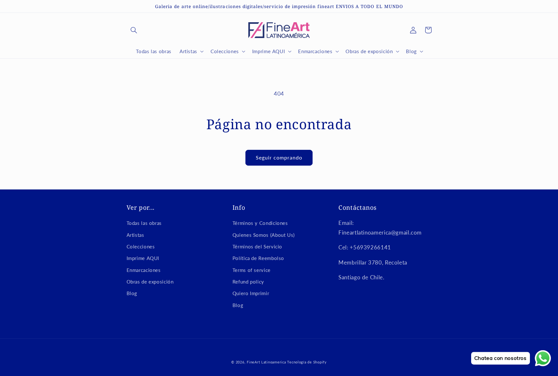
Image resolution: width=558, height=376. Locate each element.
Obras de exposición (150, 281)
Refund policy (248, 281)
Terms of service (251, 270)
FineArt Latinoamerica (266, 362)
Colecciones (141, 246)
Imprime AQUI (143, 258)
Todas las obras (144, 223)
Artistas (135, 235)
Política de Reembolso (258, 258)
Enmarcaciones (144, 270)
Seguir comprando (279, 157)
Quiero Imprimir (250, 293)
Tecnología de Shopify (306, 362)
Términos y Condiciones (260, 223)
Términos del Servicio (257, 246)
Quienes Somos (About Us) (263, 235)
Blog (132, 293)
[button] (134, 30)
